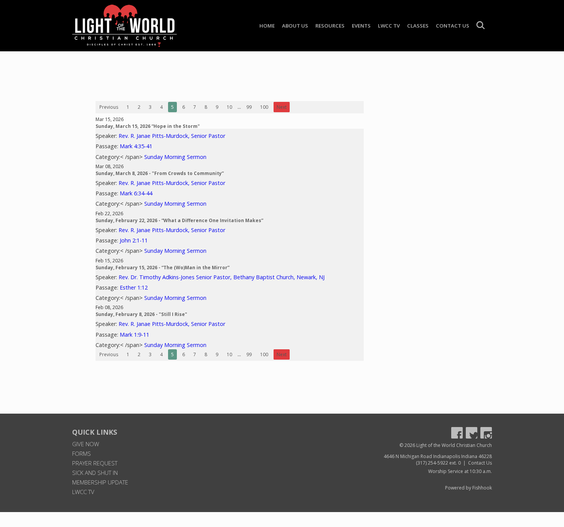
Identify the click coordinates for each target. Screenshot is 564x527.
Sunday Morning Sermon (175, 156)
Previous (108, 107)
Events (361, 25)
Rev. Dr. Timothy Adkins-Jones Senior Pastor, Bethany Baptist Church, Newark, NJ (222, 277)
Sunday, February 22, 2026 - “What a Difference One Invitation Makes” (179, 220)
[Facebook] (457, 433)
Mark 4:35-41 (136, 146)
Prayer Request (94, 463)
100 (264, 107)
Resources (330, 25)
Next (282, 107)
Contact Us (452, 25)
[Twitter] (471, 433)
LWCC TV (389, 25)
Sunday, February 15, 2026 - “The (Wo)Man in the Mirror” (162, 267)
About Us (295, 25)
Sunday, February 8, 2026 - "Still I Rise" (141, 314)
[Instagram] (486, 433)
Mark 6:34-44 (136, 193)
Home (267, 25)
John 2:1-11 (134, 240)
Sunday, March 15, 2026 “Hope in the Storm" (148, 126)
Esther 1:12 (134, 287)
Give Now (85, 444)
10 (229, 107)
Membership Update (100, 482)
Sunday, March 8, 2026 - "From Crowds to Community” (160, 173)
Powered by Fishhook (468, 487)
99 (249, 107)
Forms (81, 453)
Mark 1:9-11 (134, 334)
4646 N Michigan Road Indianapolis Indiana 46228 (438, 456)
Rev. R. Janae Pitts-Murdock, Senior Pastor (172, 135)
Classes (418, 25)
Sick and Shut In (95, 472)
